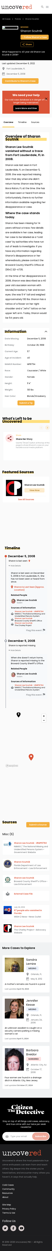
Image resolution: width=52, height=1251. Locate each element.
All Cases (6, 19)
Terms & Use (8, 1212)
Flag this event (34, 630)
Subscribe (40, 1136)
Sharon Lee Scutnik (23, 618)
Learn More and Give (26, 108)
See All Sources (26, 499)
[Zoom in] (44, 716)
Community (8, 1189)
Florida (18, 19)
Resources (7, 1193)
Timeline (22, 122)
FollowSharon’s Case (35, 37)
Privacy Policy (9, 1208)
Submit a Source (38, 824)
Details (18, 566)
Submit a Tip (26, 402)
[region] (26, 740)
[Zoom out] (44, 720)
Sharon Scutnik (32, 19)
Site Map (6, 1204)
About (5, 1197)
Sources (35, 122)
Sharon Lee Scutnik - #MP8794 (29, 611)
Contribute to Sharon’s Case (20, 81)
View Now (34, 490)
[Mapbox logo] (11, 765)
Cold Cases (8, 1185)
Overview (8, 122)
